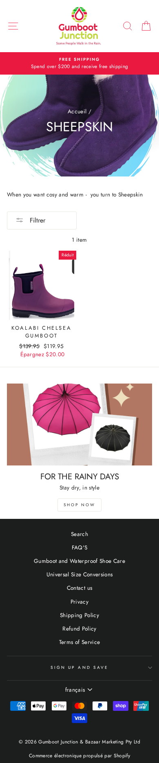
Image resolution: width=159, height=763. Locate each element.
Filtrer (36, 220)
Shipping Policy (79, 615)
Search (79, 534)
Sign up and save (79, 667)
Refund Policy (79, 628)
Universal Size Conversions (79, 574)
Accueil (77, 111)
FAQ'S (80, 547)
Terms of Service (79, 642)
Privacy (79, 602)
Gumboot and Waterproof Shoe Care (79, 561)
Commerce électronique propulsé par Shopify (79, 755)
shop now (79, 505)
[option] (79, 63)
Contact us (79, 588)
